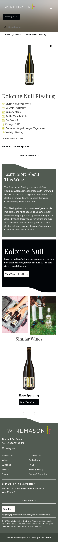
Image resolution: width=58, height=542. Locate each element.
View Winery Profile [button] (15, 274)
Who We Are (8, 455)
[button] (51, 46)
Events (5, 469)
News (5, 474)
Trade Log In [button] (9, 17)
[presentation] (23, 413)
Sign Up (7, 509)
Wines (18, 34)
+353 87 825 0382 (15, 443)
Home (8, 34)
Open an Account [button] (27, 155)
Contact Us (35, 455)
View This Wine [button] (27, 402)
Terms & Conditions (39, 474)
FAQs (31, 464)
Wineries (6, 464)
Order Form (34, 460)
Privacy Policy (36, 469)
